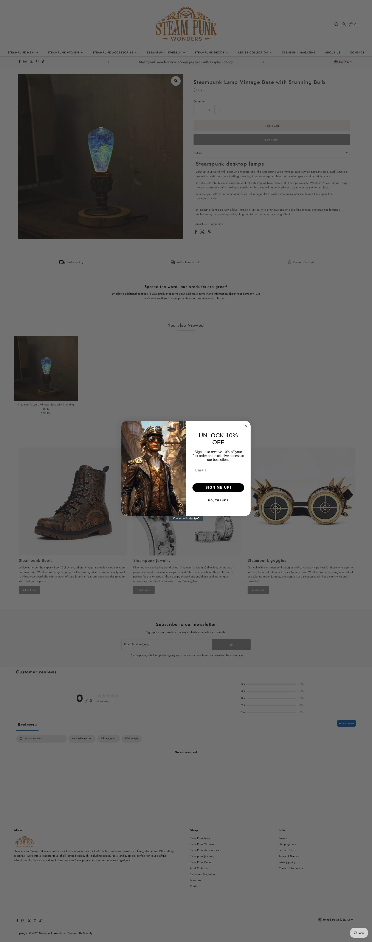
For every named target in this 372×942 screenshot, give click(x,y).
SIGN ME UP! (218, 487)
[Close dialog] (245, 425)
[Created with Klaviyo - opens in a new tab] (186, 518)
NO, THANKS (218, 500)
